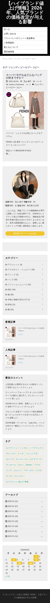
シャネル (24, 448)
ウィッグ (12, 274)
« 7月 (7, 576)
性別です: (9, 205)
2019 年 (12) (12, 536)
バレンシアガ (31, 453)
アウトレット (14, 264)
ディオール (11, 465)
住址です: (21, 205)
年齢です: (28, 202)
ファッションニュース (19, 284)
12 (19, 563)
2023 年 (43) (12, 516)
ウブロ (39, 470)
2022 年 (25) (12, 521)
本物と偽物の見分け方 (18, 299)
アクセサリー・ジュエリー (21, 269)
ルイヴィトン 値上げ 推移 (17, 482)
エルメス (18, 470)
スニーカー (19, 476)
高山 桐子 (27, 81)
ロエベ (21, 465)
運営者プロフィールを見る (25, 233)
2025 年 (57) (12, 506)
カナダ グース (36, 459)
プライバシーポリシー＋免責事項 (19, 38)
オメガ (9, 476)
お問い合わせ (10, 34)
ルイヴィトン (12, 448)
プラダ (37, 465)
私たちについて (11, 47)
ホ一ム (7, 29)
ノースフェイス (36, 448)
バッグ (39, 81)
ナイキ (21, 453)
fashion (29, 465)
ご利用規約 (9, 42)
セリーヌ (10, 459)
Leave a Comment (16, 84)
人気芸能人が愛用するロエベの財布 (20, 384)
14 (30, 563)
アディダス (29, 470)
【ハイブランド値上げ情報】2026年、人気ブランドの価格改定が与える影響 (25, 12)
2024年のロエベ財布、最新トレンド (20, 403)
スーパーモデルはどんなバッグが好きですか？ (24, 76)
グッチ (9, 470)
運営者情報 (9, 51)
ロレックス (11, 453)
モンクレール (22, 459)
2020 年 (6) (12, 531)
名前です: (9, 202)
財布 (11, 304)
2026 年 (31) (12, 501)
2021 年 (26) (12, 526)
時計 (11, 289)
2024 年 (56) (12, 511)
